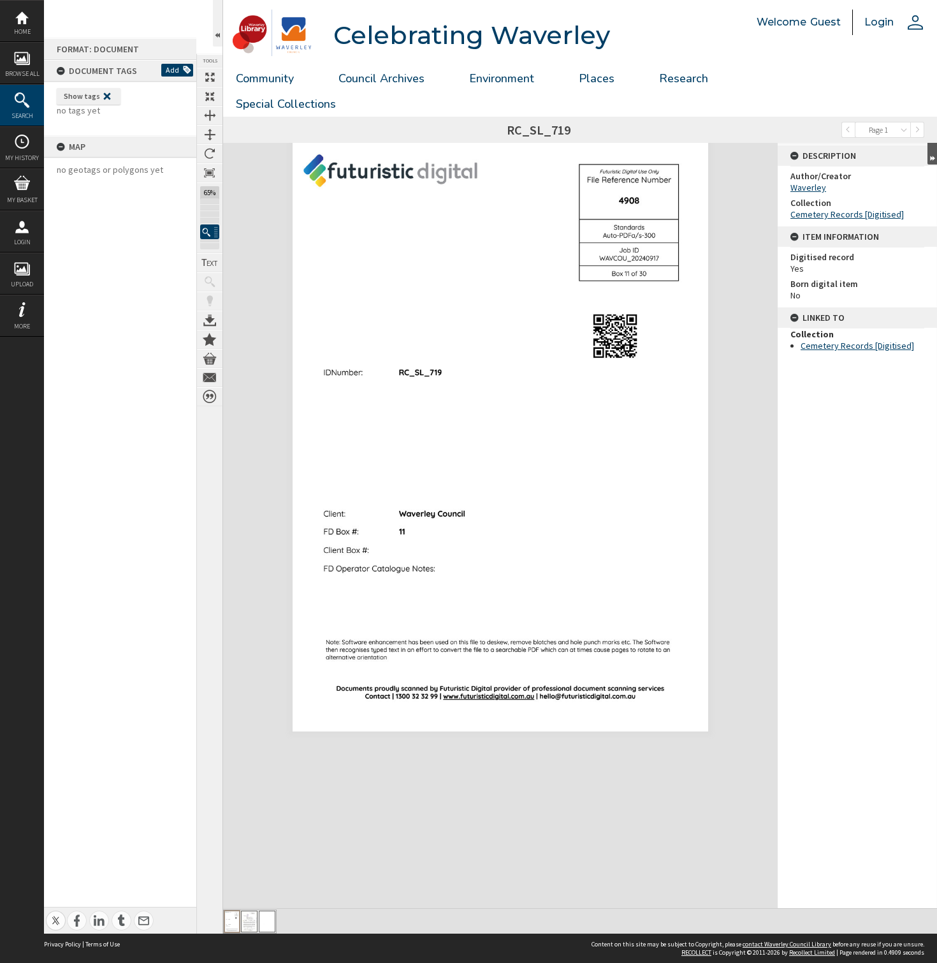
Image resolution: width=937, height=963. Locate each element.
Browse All (22, 74)
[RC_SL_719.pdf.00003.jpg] (267, 921)
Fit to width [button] (209, 115)
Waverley (808, 187)
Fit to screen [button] (209, 96)
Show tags (82, 96)
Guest (825, 22)
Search (22, 116)
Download (209, 320)
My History (22, 158)
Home (22, 31)
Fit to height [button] (209, 134)
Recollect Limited (812, 952)
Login (22, 242)
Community (265, 78)
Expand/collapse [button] (932, 154)
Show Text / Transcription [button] (209, 262)
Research (683, 78)
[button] (209, 231)
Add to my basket (209, 358)
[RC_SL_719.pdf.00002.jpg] (249, 921)
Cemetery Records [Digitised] (847, 214)
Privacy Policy (62, 944)
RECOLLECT (696, 952)
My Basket (22, 200)
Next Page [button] (917, 129)
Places (596, 78)
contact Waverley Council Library (787, 944)
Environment (501, 78)
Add (172, 70)
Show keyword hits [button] (209, 281)
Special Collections (286, 104)
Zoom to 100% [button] (209, 172)
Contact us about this (209, 377)
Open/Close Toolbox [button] (217, 23)
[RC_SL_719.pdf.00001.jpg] (232, 921)
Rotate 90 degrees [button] (209, 153)
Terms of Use (102, 944)
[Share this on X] (56, 913)
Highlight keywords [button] (209, 301)
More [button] (22, 326)
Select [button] (903, 129)
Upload (22, 284)
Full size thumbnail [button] (209, 77)
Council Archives (381, 78)
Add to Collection (209, 339)
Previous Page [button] (848, 129)
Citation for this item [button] (209, 396)
